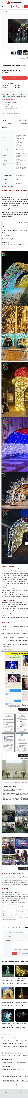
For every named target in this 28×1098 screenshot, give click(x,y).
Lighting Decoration (18, 11)
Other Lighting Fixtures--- (7, 1041)
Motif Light (26, 11)
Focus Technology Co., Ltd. (18, 1092)
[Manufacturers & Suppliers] (14, 2)
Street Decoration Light (20, 1046)
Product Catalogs (22, 1037)
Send (14, 953)
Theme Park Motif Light (8, 1062)
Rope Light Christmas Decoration (10, 1080)
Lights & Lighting (9, 11)
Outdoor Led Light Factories (9, 1069)
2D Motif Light (18, 1043)
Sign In (3, 113)
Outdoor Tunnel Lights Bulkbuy (10, 1084)
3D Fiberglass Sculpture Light (8, 1046)
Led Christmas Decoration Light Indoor (12, 1076)
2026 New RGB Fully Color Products (8, 1043)
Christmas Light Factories (9, 1073)
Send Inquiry (14, 78)
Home (2, 11)
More (2, 1086)
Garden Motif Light (21, 1062)
